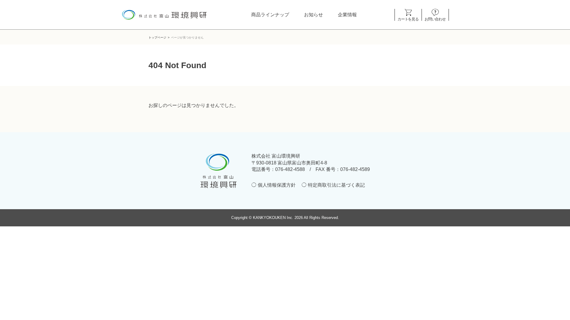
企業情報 (347, 14)
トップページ (157, 37)
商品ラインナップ (270, 14)
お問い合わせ (435, 19)
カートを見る (408, 19)
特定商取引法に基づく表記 (336, 185)
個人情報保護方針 (277, 185)
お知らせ (313, 14)
